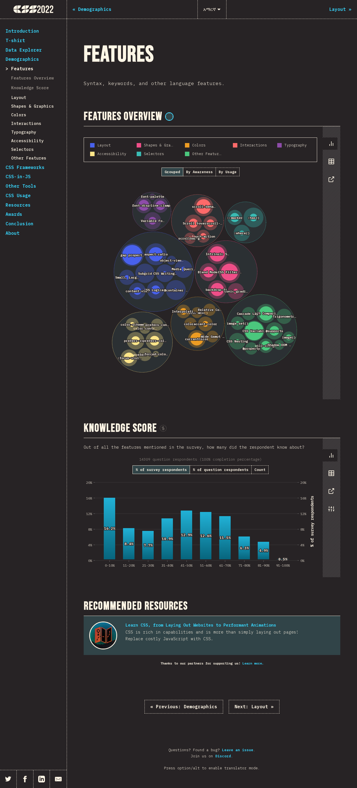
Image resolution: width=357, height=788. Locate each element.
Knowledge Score (30, 87)
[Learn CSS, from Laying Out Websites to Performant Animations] (103, 635)
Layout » (254, 706)
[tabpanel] (212, 262)
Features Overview (32, 78)
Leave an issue (237, 750)
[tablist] (330, 164)
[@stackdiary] (169, 116)
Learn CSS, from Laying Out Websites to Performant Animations (201, 625)
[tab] (331, 143)
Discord (223, 756)
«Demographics (183, 706)
